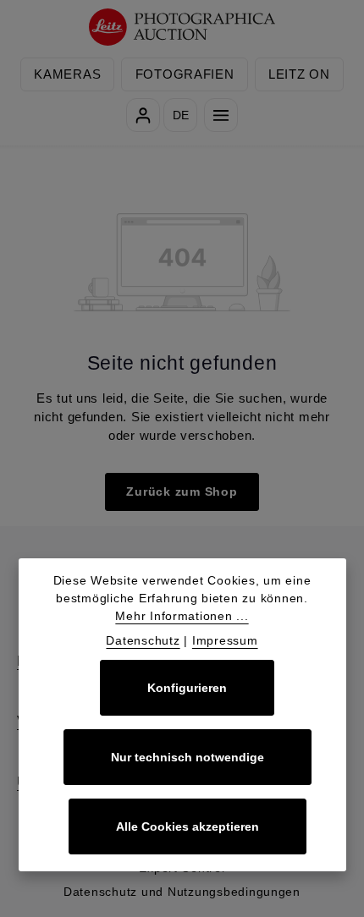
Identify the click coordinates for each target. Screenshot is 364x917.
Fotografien (184, 74)
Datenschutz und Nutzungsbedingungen (182, 891)
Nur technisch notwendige (187, 757)
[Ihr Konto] (143, 115)
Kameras (67, 74)
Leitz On (299, 74)
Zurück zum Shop (181, 491)
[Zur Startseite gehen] (182, 27)
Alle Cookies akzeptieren (187, 826)
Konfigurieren (187, 688)
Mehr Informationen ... (181, 616)
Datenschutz (142, 640)
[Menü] (221, 115)
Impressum (225, 640)
